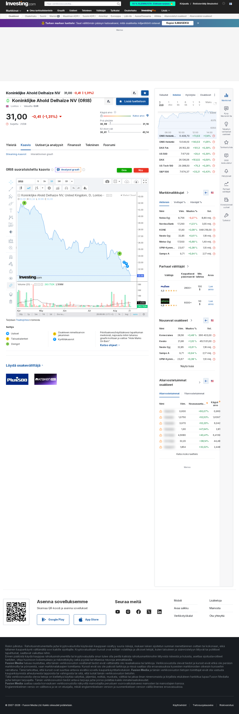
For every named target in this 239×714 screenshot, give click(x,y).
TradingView (22, 320)
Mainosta (215, 608)
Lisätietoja (215, 600)
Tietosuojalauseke (203, 705)
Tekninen (92, 145)
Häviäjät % (196, 202)
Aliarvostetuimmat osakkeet (172, 382)
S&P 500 (164, 171)
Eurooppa (116, 16)
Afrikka (157, 16)
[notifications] (224, 3)
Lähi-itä (128, 16)
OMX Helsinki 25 (168, 135)
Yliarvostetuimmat (194, 393)
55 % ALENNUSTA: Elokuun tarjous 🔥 (152, 3)
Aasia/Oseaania (143, 16)
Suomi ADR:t (89, 16)
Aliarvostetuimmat (169, 393)
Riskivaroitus (227, 705)
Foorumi (109, 145)
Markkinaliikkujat (171, 192)
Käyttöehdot (180, 705)
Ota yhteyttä (216, 615)
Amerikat (103, 16)
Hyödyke (190, 95)
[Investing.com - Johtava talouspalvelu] (20, 3)
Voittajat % (180, 202)
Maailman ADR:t (71, 16)
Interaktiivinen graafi (42, 154)
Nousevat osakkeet (173, 320)
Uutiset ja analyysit (49, 145)
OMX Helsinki (166, 141)
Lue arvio (211, 288)
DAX (161, 159)
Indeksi (177, 95)
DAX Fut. (164, 147)
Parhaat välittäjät (172, 266)
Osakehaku (130, 10)
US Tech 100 (166, 165)
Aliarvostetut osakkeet (175, 16)
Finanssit (74, 145)
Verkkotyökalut (183, 615)
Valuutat (163, 95)
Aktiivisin (164, 202)
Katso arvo (139, 115)
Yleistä (11, 145)
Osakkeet (14, 16)
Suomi (43, 16)
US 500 (163, 153)
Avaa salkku (181, 608)
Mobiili (178, 600)
